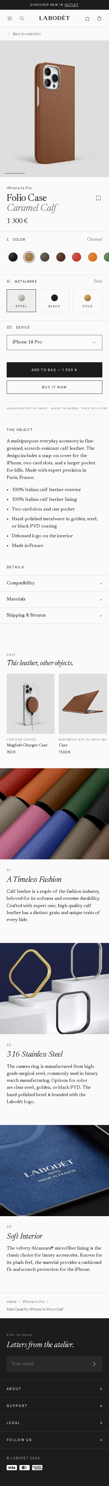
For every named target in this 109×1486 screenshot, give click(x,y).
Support (17, 1406)
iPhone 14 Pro (33, 1301)
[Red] (76, 257)
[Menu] (9, 18)
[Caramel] (29, 257)
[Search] (21, 18)
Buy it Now (54, 387)
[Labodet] (54, 18)
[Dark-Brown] (60, 257)
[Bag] (99, 18)
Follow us (19, 1440)
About (14, 1389)
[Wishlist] (87, 18)
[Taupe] (44, 257)
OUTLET (72, 5)
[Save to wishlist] (98, 198)
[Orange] (92, 257)
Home (11, 1301)
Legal (14, 1423)
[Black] (13, 257)
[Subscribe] (94, 1363)
